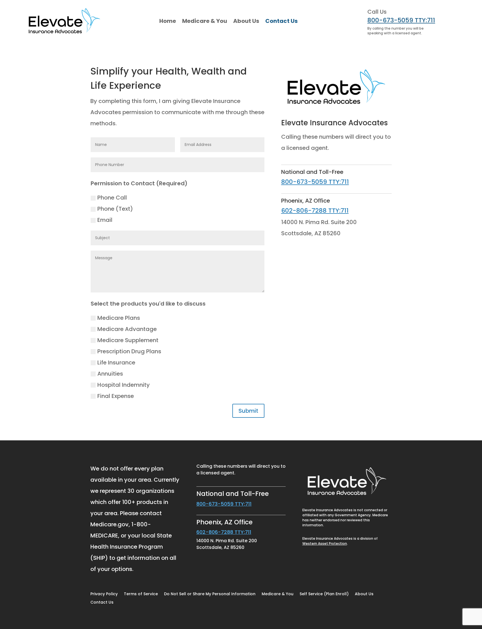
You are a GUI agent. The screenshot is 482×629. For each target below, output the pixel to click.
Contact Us (281, 21)
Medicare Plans (118, 318)
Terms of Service (141, 594)
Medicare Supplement (127, 340)
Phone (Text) (115, 209)
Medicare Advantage (127, 329)
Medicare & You (204, 21)
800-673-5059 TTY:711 (401, 20)
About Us (246, 21)
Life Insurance (116, 362)
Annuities (110, 374)
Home (167, 21)
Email (104, 220)
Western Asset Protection (324, 543)
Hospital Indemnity (123, 385)
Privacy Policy (104, 594)
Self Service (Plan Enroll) (324, 594)
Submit (248, 411)
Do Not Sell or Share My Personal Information (210, 594)
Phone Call (112, 197)
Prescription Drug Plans (129, 351)
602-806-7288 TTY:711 (315, 210)
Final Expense (115, 396)
